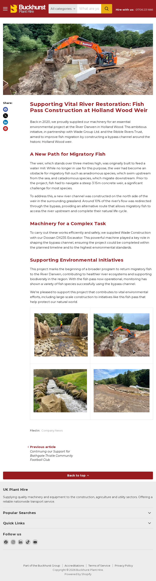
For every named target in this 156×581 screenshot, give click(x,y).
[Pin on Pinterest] (5, 128)
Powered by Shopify (78, 574)
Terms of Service (99, 565)
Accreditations (74, 565)
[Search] (106, 8)
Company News (52, 430)
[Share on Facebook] (5, 109)
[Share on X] (5, 115)
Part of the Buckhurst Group (41, 565)
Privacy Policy (124, 565)
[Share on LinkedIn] (5, 122)
